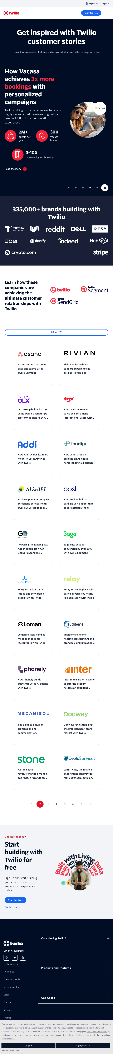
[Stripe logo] (100, 252)
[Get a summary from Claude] (23, 958)
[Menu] (105, 13)
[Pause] (104, 187)
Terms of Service (8, 1038)
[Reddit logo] (55, 229)
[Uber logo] (11, 240)
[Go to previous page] (23, 804)
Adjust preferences (83, 1046)
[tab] (69, 188)
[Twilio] (11, 13)
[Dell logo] (78, 229)
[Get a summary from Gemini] (15, 958)
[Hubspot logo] (99, 240)
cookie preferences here (97, 1031)
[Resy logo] (100, 229)
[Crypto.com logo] (20, 252)
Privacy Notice (75, 1035)
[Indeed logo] (68, 240)
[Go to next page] (89, 804)
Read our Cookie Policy (10, 1050)
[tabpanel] (56, 119)
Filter (54, 332)
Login (104, 4)
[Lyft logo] (34, 229)
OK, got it (28, 1046)
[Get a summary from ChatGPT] (6, 958)
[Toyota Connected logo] (14, 229)
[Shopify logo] (38, 240)
